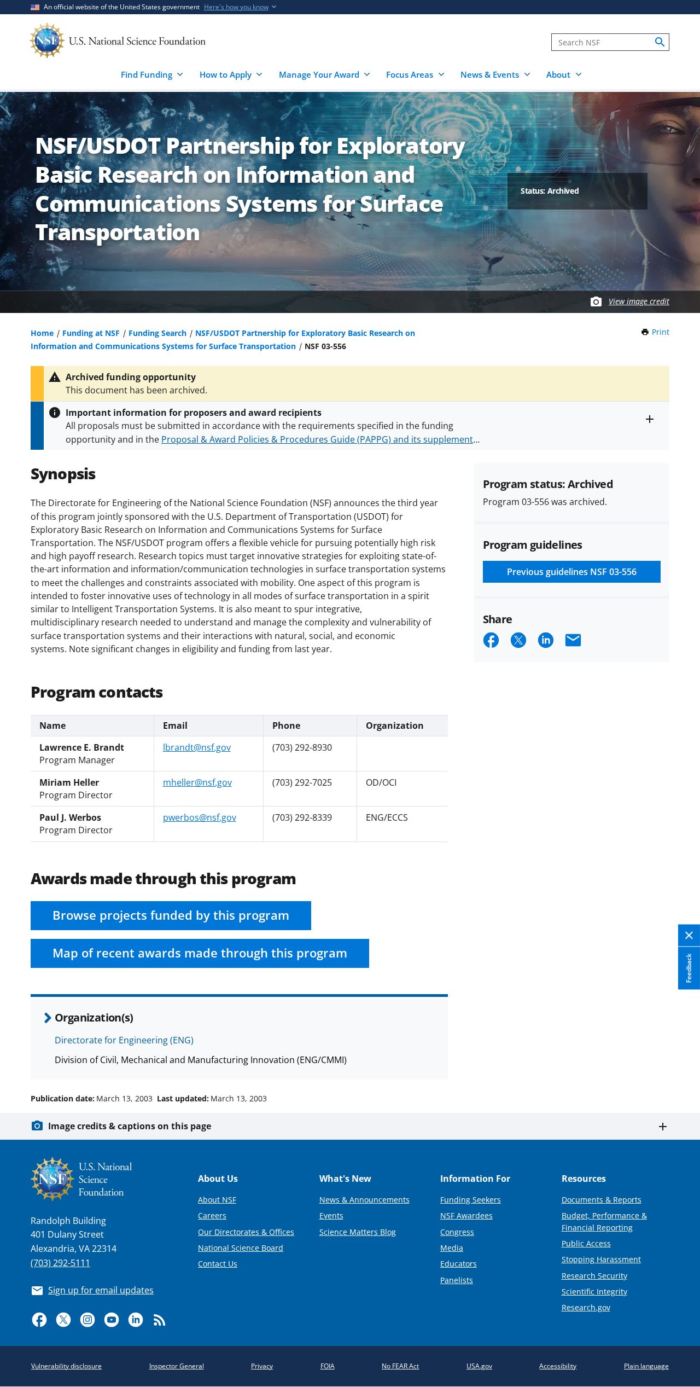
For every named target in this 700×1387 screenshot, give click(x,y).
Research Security (594, 1275)
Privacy (262, 1366)
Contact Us (217, 1263)
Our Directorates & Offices (246, 1232)
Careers (212, 1215)
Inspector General (176, 1366)
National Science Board (240, 1248)
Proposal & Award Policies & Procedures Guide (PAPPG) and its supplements (319, 439)
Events (331, 1215)
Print (660, 332)
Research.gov (586, 1307)
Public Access (586, 1243)
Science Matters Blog (357, 1232)
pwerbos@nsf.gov (199, 817)
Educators (458, 1263)
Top (676, 1057)
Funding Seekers (470, 1199)
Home (42, 333)
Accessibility (557, 1366)
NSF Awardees (466, 1215)
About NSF (217, 1199)
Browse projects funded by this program (170, 915)
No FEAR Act (400, 1366)
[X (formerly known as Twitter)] (63, 1319)
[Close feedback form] (689, 936)
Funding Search (157, 333)
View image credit (639, 301)
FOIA (327, 1366)
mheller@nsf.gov (197, 782)
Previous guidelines (572, 572)
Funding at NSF (91, 333)
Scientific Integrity (594, 1291)
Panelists (456, 1280)
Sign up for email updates (101, 1290)
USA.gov (479, 1366)
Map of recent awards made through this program (199, 952)
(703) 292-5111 (60, 1263)
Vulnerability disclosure (66, 1366)
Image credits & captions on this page (129, 1126)
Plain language (646, 1366)
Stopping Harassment (601, 1259)
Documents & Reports (601, 1199)
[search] (660, 42)
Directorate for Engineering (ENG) (124, 1040)
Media (451, 1248)
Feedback (688, 968)
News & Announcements (364, 1199)
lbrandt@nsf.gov (197, 747)
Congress (457, 1232)
